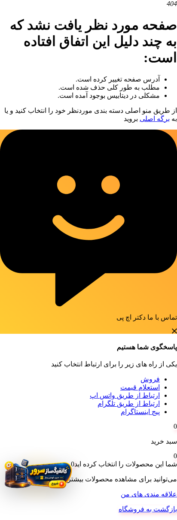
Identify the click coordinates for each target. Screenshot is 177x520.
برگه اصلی (155, 118)
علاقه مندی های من (149, 494)
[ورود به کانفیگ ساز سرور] (37, 476)
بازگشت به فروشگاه (148, 509)
